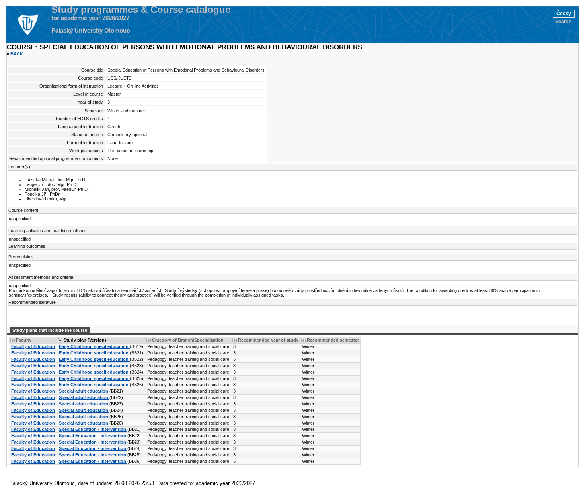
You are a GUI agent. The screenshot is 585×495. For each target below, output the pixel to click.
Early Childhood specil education (94, 346)
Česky (563, 13)
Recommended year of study (268, 340)
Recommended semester (333, 340)
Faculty (23, 340)
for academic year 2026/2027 (90, 18)
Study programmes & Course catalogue (140, 9)
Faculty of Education (33, 346)
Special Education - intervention (93, 429)
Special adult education (84, 391)
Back (16, 53)
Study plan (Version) (85, 340)
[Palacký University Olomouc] (27, 24)
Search (563, 21)
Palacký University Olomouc (90, 30)
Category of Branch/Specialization (188, 340)
